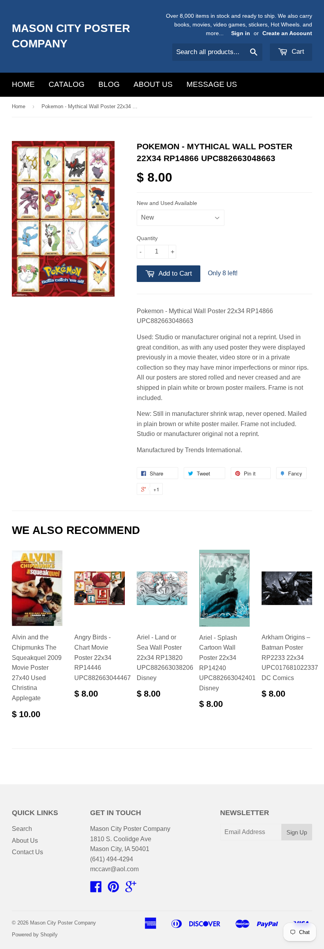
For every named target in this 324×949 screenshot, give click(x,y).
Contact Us (27, 852)
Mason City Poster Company (71, 36)
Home (23, 84)
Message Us (211, 84)
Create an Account (287, 33)
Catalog (67, 84)
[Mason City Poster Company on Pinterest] (113, 889)
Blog (109, 84)
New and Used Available (167, 203)
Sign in (240, 33)
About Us (153, 84)
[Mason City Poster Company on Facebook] (96, 889)
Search (22, 828)
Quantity (147, 238)
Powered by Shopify (35, 935)
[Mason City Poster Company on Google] (131, 889)
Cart (297, 51)
